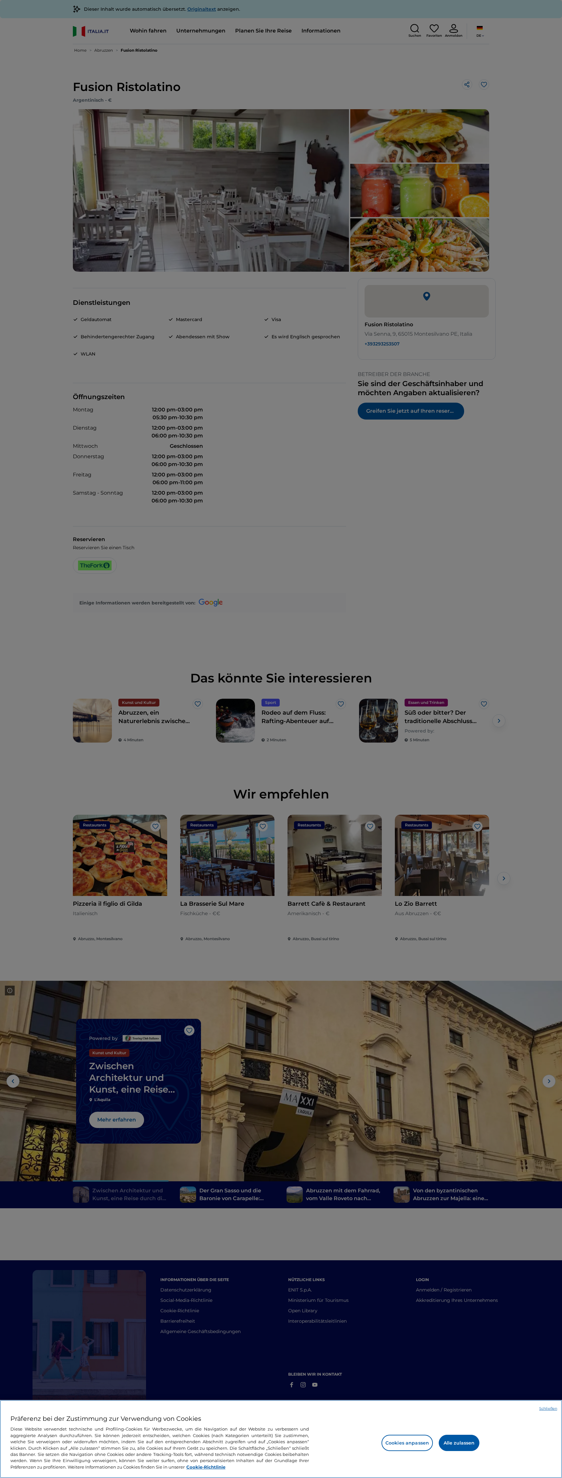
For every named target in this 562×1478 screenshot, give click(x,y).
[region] (281, 1439)
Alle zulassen (459, 1443)
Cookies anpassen (407, 1443)
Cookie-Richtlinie (205, 1467)
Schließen (548, 1408)
